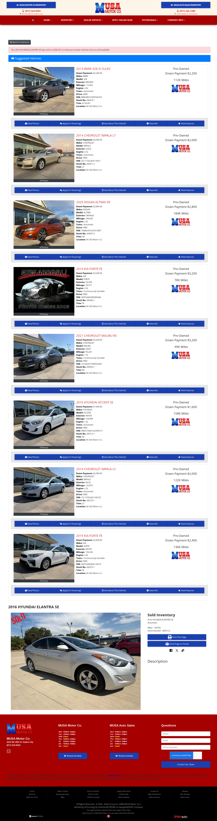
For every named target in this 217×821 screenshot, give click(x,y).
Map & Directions (154, 794)
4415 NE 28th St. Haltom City (32, 14)
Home (47, 20)
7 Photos (44, 514)
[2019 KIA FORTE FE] (44, 290)
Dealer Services (92, 20)
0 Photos (44, 314)
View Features (187, 123)
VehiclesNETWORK (107, 807)
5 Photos (44, 114)
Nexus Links (184, 797)
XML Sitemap (185, 794)
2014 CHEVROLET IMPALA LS (96, 469)
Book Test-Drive (93, 791)
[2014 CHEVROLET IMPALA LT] (44, 156)
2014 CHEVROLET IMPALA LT (96, 135)
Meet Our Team (32, 797)
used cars (113, 775)
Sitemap (185, 791)
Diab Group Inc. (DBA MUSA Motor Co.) (122, 804)
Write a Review (123, 797)
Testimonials (149, 20)
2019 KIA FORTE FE (89, 269)
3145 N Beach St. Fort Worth (186, 14)
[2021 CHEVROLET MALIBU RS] (44, 356)
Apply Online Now (122, 20)
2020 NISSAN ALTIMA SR (93, 202)
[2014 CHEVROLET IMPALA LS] (44, 490)
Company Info (176, 20)
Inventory (67, 20)
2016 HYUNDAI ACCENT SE (94, 402)
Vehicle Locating (93, 797)
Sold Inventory (154, 797)
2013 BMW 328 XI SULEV (93, 69)
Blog (62, 797)
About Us (32, 794)
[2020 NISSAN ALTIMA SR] (44, 223)
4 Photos (44, 180)
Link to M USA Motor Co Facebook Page (9, 751)
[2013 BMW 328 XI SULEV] (44, 89)
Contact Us (154, 791)
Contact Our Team (185, 764)
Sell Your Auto (93, 794)
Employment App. (62, 794)
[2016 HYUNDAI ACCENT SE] (44, 423)
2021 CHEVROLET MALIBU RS (96, 335)
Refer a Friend (63, 791)
